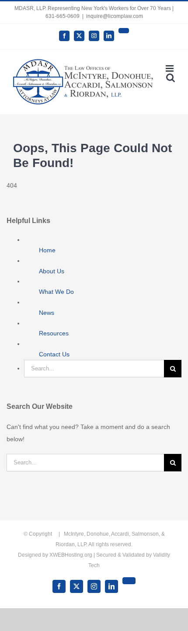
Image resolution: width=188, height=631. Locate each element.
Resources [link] (54, 333)
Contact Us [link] (54, 354)
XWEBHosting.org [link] (70, 555)
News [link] (46, 312)
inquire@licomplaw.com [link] (114, 16)
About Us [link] (51, 271)
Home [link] (47, 250)
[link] (64, 36)
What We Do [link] (56, 291)
